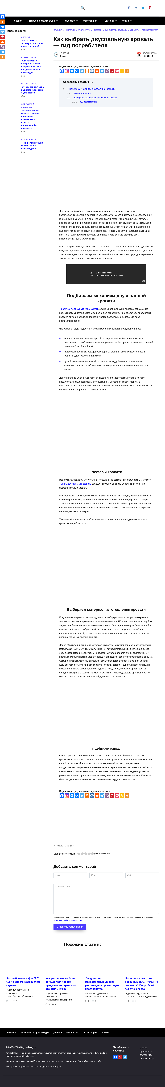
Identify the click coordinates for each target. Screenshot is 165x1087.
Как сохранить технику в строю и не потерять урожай (32, 43)
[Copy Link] (122, 71)
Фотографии (90, 1032)
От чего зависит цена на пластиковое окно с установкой (32, 90)
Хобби (125, 20)
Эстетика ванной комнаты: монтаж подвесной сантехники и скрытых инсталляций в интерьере (30, 119)
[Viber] (107, 71)
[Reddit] (97, 71)
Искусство (69, 20)
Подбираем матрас (88, 102)
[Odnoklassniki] (87, 71)
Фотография (90, 20)
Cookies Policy (147, 1058)
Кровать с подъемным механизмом (79, 309)
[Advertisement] (106, 826)
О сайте (143, 1047)
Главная (17, 20)
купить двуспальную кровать (75, 483)
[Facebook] (62, 71)
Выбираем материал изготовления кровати (95, 97)
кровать (59, 846)
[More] (127, 71)
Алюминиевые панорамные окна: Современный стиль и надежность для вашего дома (32, 67)
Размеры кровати (82, 93)
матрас (70, 846)
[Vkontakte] (77, 71)
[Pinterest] (112, 71)
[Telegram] (102, 71)
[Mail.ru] (92, 71)
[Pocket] (117, 71)
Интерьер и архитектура (41, 20)
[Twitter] (82, 71)
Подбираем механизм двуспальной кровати (91, 89)
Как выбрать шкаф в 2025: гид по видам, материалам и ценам (23, 982)
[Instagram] (67, 71)
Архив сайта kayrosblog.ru (146, 1053)
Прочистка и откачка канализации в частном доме (32, 146)
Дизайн (109, 20)
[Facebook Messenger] (72, 71)
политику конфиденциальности (68, 920)
